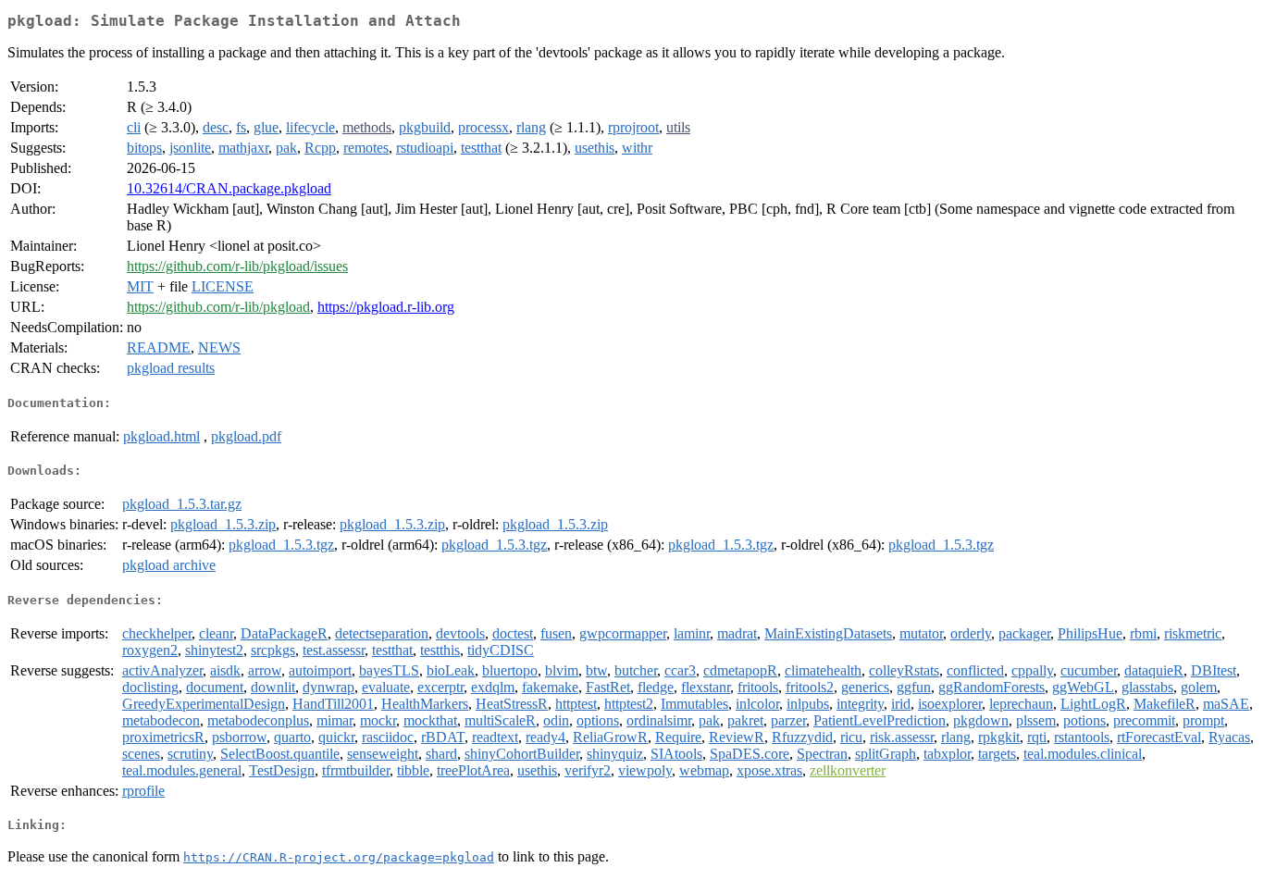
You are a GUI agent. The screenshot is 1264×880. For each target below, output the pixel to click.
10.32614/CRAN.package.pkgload (229, 188)
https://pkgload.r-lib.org (385, 307)
